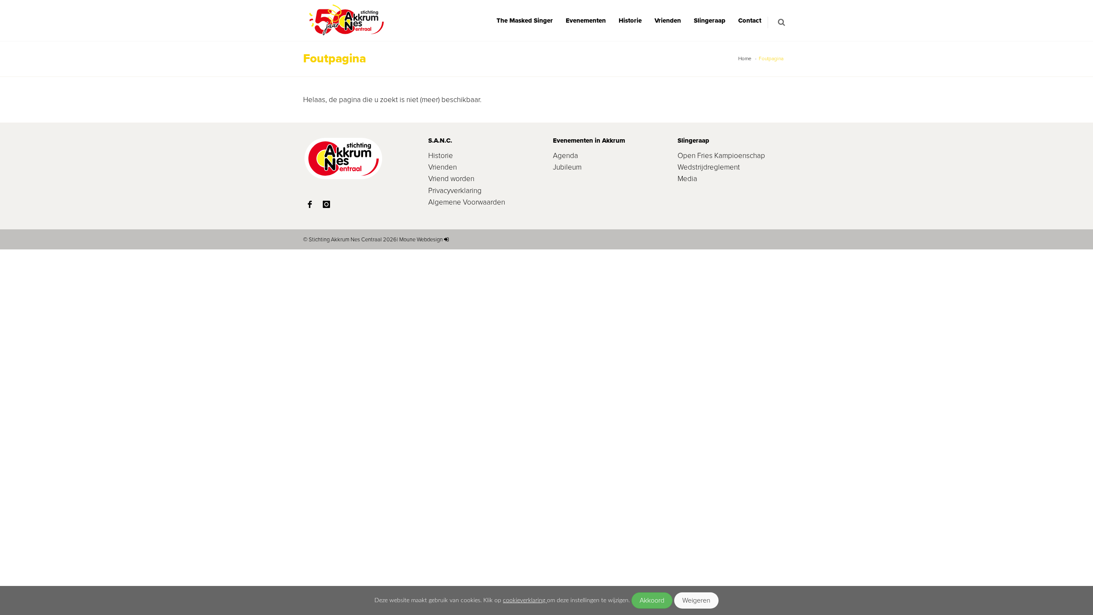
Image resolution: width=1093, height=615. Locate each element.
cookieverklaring (525, 600)
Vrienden (668, 20)
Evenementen (586, 20)
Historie (630, 20)
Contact (749, 20)
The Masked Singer (525, 20)
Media (687, 178)
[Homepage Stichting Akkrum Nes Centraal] (346, 20)
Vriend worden (451, 178)
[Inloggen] (446, 239)
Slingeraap (709, 20)
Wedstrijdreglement (709, 167)
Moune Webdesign (421, 239)
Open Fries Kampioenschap (721, 155)
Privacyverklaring (455, 190)
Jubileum (567, 167)
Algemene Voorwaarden (466, 202)
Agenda (565, 155)
